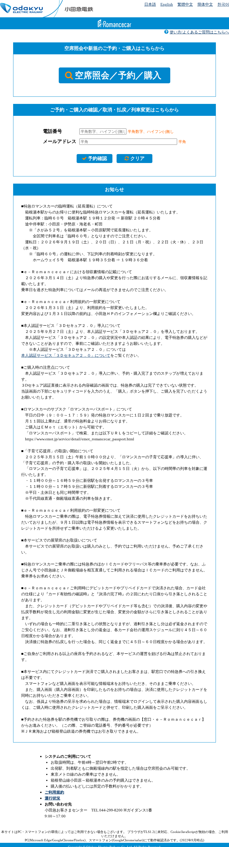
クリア (137, 158)
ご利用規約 (54, 792)
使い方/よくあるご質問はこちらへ (199, 32)
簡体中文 (205, 4)
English (166, 4)
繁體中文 (185, 4)
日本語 (150, 4)
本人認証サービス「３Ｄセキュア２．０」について (65, 355)
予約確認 (97, 158)
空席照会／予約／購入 (118, 75)
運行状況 (52, 798)
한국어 (223, 4)
